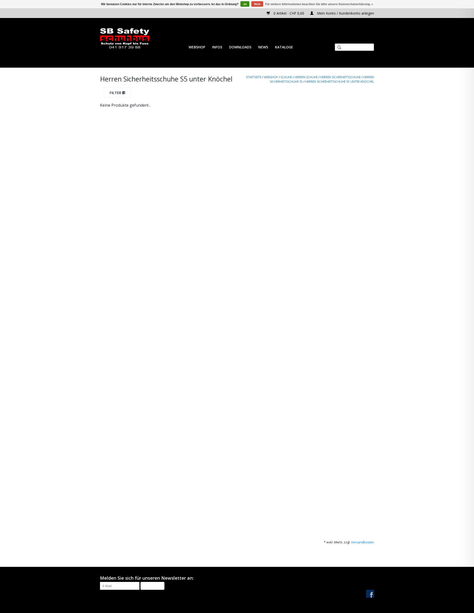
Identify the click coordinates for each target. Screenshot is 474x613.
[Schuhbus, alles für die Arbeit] (124, 38)
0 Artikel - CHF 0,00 (289, 13)
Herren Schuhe (306, 77)
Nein (257, 4)
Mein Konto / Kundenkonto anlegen (345, 13)
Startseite (253, 77)
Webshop (197, 47)
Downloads (240, 47)
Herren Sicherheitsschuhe (340, 77)
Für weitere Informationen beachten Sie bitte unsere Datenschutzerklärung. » (319, 4)
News (263, 47)
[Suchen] (337, 47)
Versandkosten (362, 542)
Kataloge (284, 47)
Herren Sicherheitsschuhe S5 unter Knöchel (339, 81)
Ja (245, 4)
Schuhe (286, 77)
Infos (217, 47)
